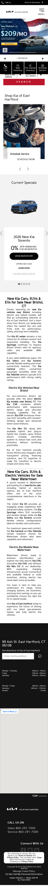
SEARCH (24, 82)
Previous (5, 58)
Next (43, 58)
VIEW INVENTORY (24, 256)
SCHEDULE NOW (26, 159)
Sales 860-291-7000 (21, 828)
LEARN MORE (24, 268)
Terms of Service (25, 856)
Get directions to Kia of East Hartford (21, 650)
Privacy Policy (13, 858)
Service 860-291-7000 (23, 832)
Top (35, 796)
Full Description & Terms (24, 274)
